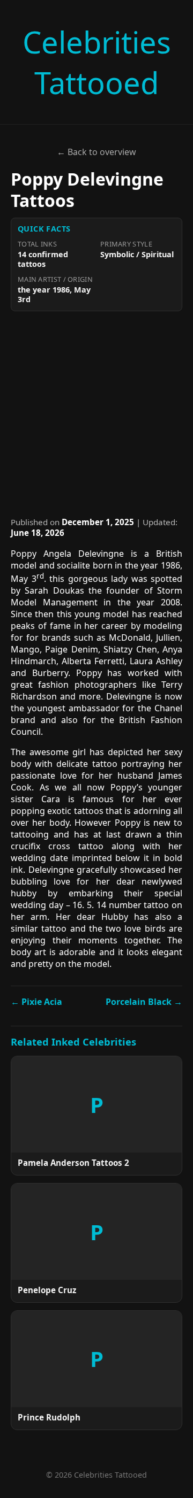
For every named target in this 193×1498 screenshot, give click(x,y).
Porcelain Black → (144, 1002)
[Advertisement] (96, 414)
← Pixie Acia (36, 1002)
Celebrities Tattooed (97, 62)
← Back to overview (96, 152)
